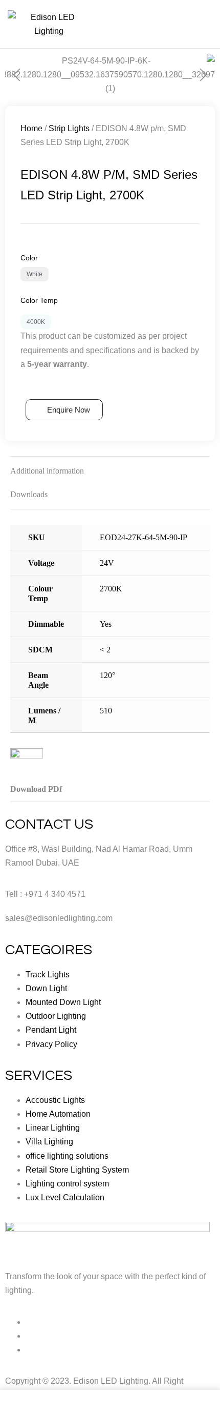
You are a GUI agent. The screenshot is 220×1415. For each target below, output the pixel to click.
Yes (106, 624)
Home (31, 128)
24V (107, 563)
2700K (111, 588)
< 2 (105, 649)
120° (107, 675)
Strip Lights (69, 128)
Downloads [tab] (29, 494)
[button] (16, 75)
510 (106, 710)
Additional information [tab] (47, 470)
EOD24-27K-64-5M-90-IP (143, 537)
